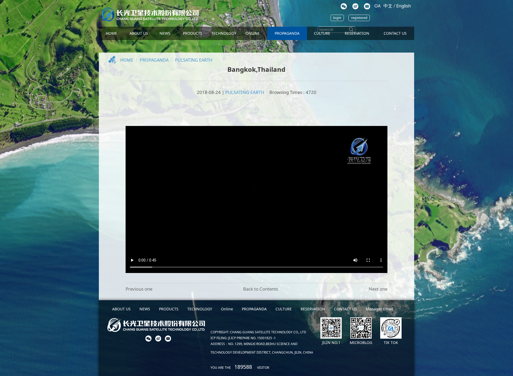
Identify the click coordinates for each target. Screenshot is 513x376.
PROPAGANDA (287, 33)
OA (377, 6)
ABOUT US (139, 33)
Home (126, 60)
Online (253, 33)
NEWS (165, 33)
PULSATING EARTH (193, 60)
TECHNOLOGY (223, 33)
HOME (111, 33)
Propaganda (154, 60)
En (403, 6)
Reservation (357, 33)
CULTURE (322, 33)
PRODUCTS (192, 33)
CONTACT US (395, 33)
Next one (378, 289)
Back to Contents (260, 289)
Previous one (139, 289)
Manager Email (379, 308)
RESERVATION (313, 308)
